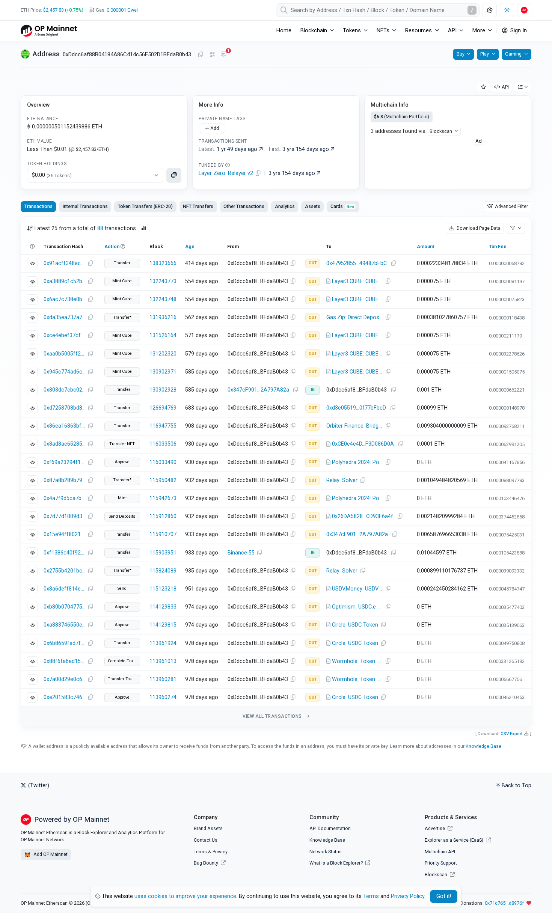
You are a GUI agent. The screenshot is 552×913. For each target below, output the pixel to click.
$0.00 (52, 175)
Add (214, 128)
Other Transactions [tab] (243, 206)
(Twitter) (38, 785)
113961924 (162, 643)
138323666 (162, 263)
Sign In (518, 30)
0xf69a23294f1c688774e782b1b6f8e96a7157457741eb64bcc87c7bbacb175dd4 (65, 462)
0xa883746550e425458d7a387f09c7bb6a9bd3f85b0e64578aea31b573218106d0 (65, 625)
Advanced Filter (511, 206)
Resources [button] (418, 30)
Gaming (513, 54)
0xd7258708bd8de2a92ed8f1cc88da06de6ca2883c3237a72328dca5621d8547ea (65, 408)
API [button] (452, 30)
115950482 (162, 480)
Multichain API (440, 851)
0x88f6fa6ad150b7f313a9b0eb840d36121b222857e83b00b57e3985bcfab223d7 (65, 661)
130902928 (162, 390)
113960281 (162, 679)
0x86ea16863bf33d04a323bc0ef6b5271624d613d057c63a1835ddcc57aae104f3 (65, 426)
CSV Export (512, 733)
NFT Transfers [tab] (198, 206)
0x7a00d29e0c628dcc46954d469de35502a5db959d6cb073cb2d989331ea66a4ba (65, 679)
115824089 (162, 571)
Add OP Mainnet (50, 854)
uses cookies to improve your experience (185, 896)
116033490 (162, 462)
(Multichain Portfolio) (401, 116)
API (505, 87)
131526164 (162, 335)
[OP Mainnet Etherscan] (49, 30)
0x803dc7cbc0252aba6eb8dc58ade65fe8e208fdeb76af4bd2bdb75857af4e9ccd (65, 390)
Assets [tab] (312, 206)
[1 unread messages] (223, 55)
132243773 (162, 281)
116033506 (162, 444)
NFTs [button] (383, 30)
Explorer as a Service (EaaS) (454, 840)
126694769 (162, 408)
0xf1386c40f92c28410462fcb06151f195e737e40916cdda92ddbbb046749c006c (65, 553)
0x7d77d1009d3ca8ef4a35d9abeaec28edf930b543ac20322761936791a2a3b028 (65, 516)
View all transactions (273, 716)
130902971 (162, 372)
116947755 (162, 426)
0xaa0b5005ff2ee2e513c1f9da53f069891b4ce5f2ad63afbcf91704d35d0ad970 (65, 354)
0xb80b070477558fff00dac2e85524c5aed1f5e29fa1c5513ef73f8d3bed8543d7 (65, 607)
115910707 (162, 534)
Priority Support (441, 863)
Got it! (443, 896)
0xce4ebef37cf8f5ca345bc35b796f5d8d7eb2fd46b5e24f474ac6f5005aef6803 (65, 335)
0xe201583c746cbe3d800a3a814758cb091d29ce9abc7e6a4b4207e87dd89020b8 (65, 697)
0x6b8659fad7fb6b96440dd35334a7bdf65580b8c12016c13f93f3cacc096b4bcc (65, 643)
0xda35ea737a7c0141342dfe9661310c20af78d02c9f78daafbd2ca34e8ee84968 (65, 317)
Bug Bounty (206, 863)
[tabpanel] (276, 471)
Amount (425, 246)
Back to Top (516, 785)
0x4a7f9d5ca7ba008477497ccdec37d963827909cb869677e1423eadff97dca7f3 (65, 498)
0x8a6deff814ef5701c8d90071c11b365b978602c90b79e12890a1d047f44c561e (65, 589)
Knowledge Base (483, 746)
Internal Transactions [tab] (85, 206)
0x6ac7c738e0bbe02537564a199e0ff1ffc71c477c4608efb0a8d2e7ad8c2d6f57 (65, 299)
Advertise (435, 828)
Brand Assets (208, 828)
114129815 (162, 625)
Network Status (325, 851)
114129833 (162, 607)
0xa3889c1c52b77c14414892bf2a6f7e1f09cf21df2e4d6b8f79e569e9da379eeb (65, 281)
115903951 (162, 553)
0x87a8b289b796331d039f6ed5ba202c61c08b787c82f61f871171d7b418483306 (65, 480)
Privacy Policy (407, 896)
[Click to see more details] (173, 175)
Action (111, 246)
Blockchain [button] (313, 30)
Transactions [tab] (38, 206)
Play (484, 54)
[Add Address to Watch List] (483, 87)
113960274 (162, 697)
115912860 (162, 516)
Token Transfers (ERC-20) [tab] (145, 206)
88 (100, 228)
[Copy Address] (200, 55)
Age (190, 246)
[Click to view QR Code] (212, 54)
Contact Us (205, 840)
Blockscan (441, 131)
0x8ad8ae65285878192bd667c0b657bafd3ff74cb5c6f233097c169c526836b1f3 (65, 444)
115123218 (162, 589)
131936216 (162, 317)
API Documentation (330, 828)
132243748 (162, 299)
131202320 (162, 354)
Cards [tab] (342, 206)
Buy (461, 54)
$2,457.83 (53, 10)
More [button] (478, 30)
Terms (200, 851)
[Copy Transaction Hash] (90, 263)
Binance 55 (241, 553)
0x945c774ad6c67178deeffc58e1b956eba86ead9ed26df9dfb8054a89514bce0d (65, 372)
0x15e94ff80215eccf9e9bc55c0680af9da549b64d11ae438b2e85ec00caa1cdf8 (65, 534)
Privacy (220, 851)
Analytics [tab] (285, 206)
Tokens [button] (352, 30)
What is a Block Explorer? (336, 863)
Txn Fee (498, 246)
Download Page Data (478, 228)
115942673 (162, 498)
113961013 (162, 661)
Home (283, 30)
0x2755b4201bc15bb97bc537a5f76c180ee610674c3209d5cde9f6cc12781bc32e (65, 571)
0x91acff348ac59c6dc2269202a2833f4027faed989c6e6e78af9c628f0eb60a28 (65, 263)
